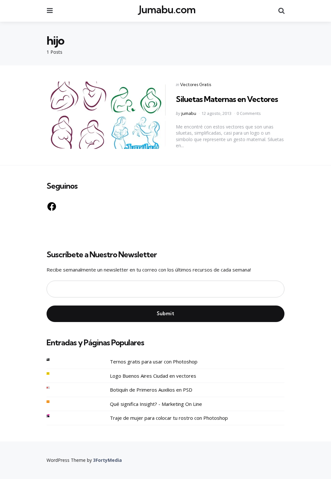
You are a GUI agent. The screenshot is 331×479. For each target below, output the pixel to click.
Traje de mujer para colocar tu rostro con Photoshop (169, 418)
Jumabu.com (167, 9)
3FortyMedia (107, 460)
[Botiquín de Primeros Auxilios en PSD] (53, 387)
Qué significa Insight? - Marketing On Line (156, 404)
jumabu (188, 113)
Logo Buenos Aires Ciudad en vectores (153, 376)
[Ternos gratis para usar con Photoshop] (53, 359)
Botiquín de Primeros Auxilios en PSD (151, 389)
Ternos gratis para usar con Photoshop (154, 361)
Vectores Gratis (195, 84)
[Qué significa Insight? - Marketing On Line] (53, 402)
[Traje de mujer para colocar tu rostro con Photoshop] (53, 415)
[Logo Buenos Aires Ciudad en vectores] (53, 373)
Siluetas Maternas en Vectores (227, 99)
